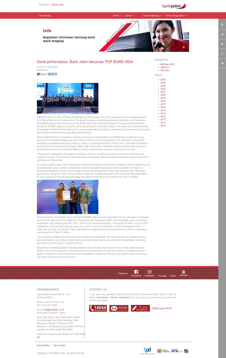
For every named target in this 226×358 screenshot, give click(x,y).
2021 (163, 91)
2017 (163, 104)
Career (129, 15)
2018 (163, 100)
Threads (162, 275)
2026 (163, 79)
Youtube (184, 275)
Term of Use (59, 345)
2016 (163, 107)
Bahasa (44, 4)
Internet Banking (151, 15)
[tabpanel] (113, 36)
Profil (116, 15)
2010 (163, 125)
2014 (163, 113)
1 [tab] (183, 47)
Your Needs (45, 15)
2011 (163, 122)
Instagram (150, 275)
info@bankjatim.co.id (54, 309)
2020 (163, 94)
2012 (163, 119)
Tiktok (173, 275)
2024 (163, 85)
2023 (163, 88)
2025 (163, 82)
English (58, 4)
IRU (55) (165, 70)
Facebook (136, 275)
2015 (163, 110)
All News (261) (168, 64)
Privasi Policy (43, 345)
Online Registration (175, 15)
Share (43, 74)
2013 (163, 116)
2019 (163, 97)
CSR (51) (165, 67)
